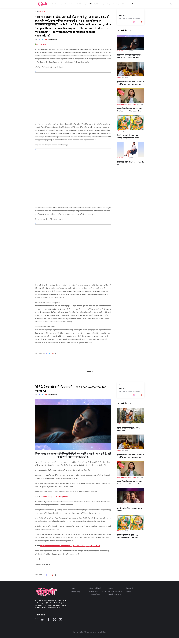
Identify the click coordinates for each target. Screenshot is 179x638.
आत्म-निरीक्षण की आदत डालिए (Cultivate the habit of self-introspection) (129, 109)
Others (124, 4)
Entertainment (56, 4)
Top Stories (42, 11)
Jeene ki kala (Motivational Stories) (126, 104)
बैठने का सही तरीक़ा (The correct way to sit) (130, 163)
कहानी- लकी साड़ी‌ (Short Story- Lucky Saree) (130, 509)
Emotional (120, 504)
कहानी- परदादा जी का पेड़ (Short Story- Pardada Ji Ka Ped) (129, 429)
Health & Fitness (79, 4)
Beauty (115, 4)
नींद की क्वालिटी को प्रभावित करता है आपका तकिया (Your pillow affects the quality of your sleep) (70, 546)
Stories (128, 592)
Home (73, 588)
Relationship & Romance (95, 4)
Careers (110, 588)
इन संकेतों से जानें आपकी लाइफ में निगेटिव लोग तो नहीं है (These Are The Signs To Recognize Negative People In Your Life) (130, 83)
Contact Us (130, 588)
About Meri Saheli (95, 588)
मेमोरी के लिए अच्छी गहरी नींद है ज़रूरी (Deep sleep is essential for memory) (130, 56)
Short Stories (69, 4)
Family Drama (120, 424)
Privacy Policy (75, 592)
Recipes (109, 4)
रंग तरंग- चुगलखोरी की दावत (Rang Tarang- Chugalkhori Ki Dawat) (128, 136)
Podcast (133, 4)
